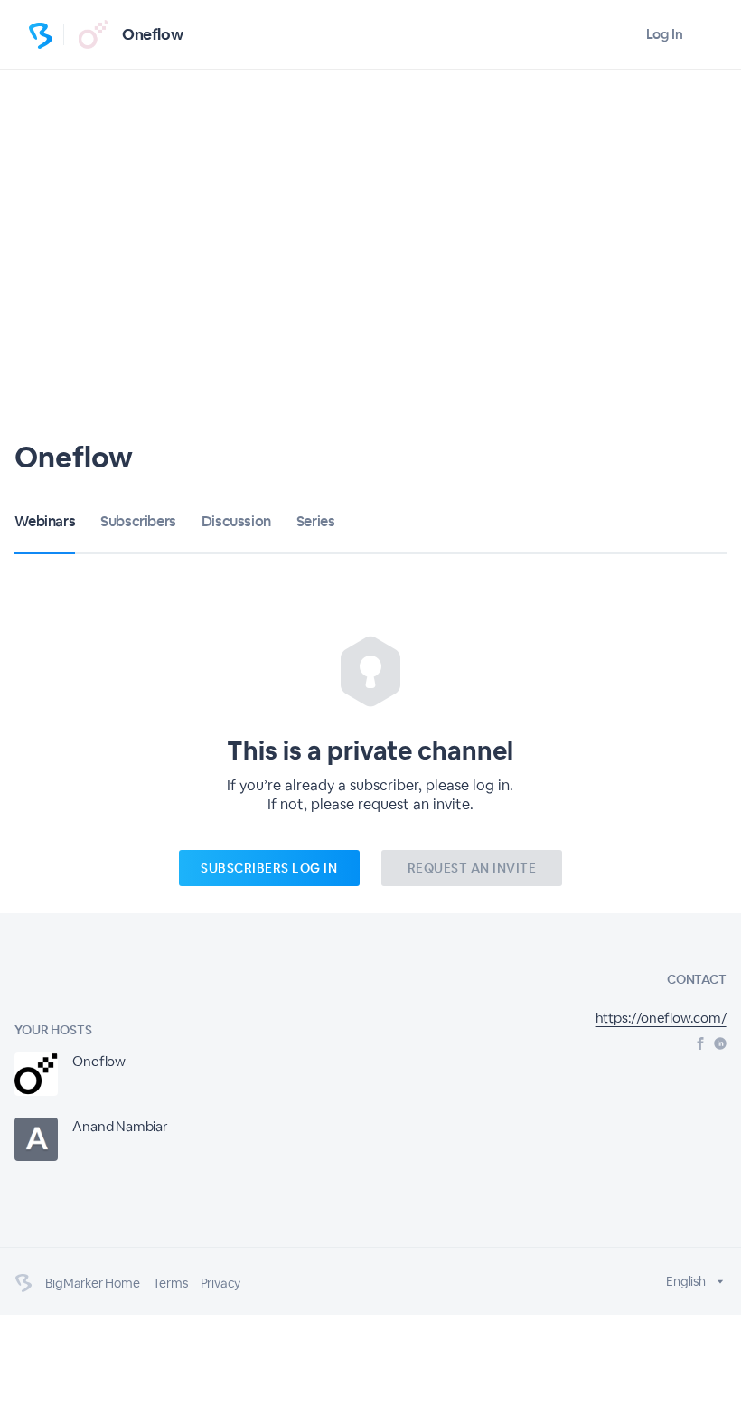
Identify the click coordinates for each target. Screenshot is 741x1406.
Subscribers (138, 521)
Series (315, 521)
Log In (664, 33)
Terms (170, 1283)
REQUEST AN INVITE (472, 868)
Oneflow (152, 34)
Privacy (221, 1283)
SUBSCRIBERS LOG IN (269, 868)
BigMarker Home (92, 1283)
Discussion (236, 521)
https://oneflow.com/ (661, 1017)
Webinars (44, 521)
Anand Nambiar (119, 1126)
